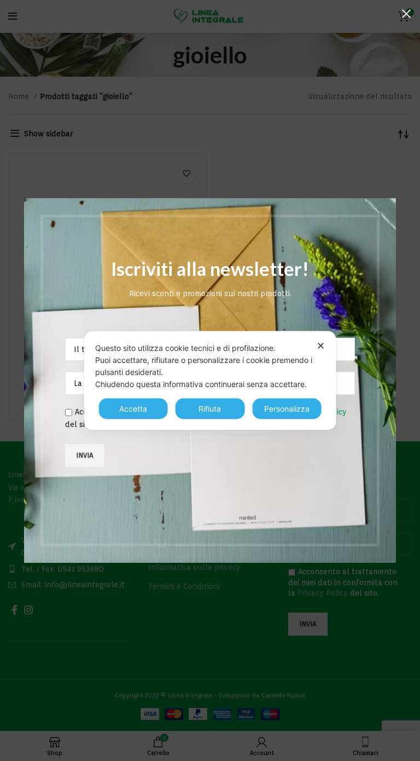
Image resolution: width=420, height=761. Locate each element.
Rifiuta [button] (210, 408)
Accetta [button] (133, 408)
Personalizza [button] (287, 408)
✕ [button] (321, 345)
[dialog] (210, 380)
